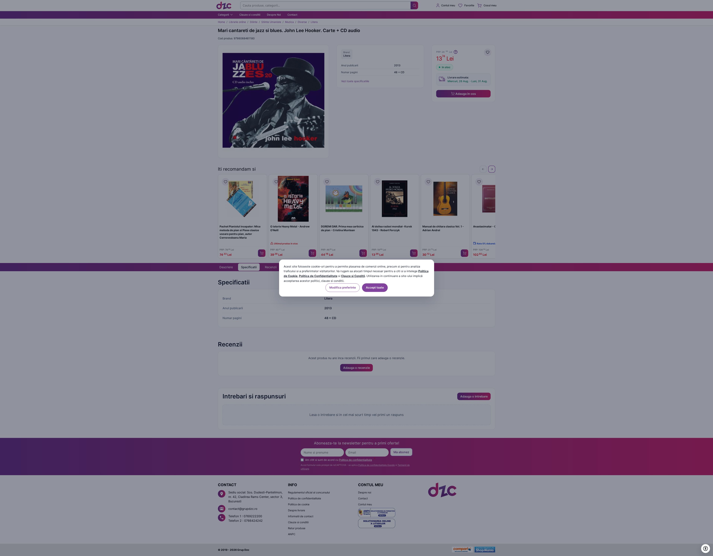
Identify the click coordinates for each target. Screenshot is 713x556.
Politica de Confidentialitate (318, 276)
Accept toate (375, 287)
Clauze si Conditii (353, 276)
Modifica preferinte (342, 287)
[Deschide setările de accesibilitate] (705, 548)
